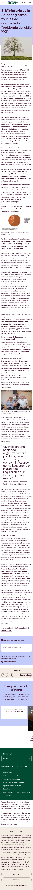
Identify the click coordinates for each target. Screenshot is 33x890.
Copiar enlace (25, 675)
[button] (31, 726)
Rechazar (16, 880)
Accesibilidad (7, 772)
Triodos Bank (6, 155)
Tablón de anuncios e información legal (16, 792)
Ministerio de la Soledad (10, 124)
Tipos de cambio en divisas (12, 786)
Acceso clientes (26, 2)
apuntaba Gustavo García (20, 141)
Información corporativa (11, 779)
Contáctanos (7, 795)
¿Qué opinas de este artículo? (13, 647)
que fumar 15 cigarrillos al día (16, 89)
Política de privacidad (10, 776)
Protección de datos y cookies (13, 782)
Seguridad (6, 789)
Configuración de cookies (17, 885)
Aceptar (16, 874)
